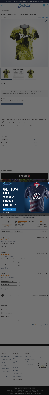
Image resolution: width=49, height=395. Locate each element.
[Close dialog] (48, 183)
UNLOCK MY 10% (9, 209)
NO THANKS (6, 212)
